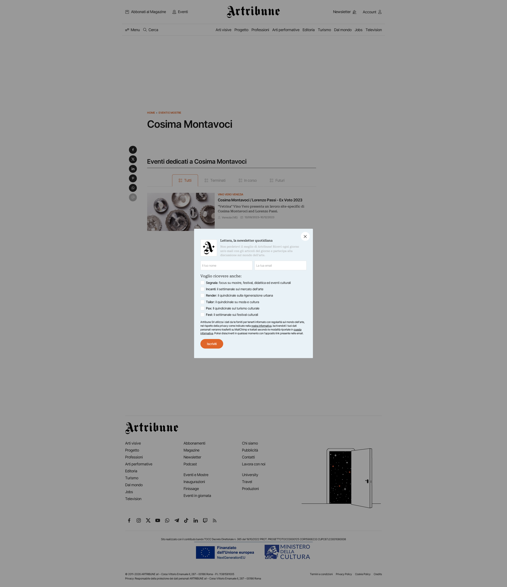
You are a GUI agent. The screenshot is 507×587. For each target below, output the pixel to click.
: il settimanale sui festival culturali (232, 315)
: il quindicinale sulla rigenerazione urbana (239, 296)
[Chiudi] (305, 236)
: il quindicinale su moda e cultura (232, 302)
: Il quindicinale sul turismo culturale (232, 308)
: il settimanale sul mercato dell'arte (234, 289)
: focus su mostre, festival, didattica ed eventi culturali (248, 283)
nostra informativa (261, 325)
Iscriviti (212, 344)
